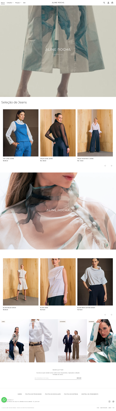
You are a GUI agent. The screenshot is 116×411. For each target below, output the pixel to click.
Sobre (20, 394)
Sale (24, 3)
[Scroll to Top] (113, 402)
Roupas (17, 3)
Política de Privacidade (33, 394)
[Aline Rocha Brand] (58, 3)
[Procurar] (104, 3)
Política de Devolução (53, 394)
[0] (112, 3)
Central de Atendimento (89, 394)
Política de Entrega (71, 394)
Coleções (9, 3)
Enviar (79, 378)
